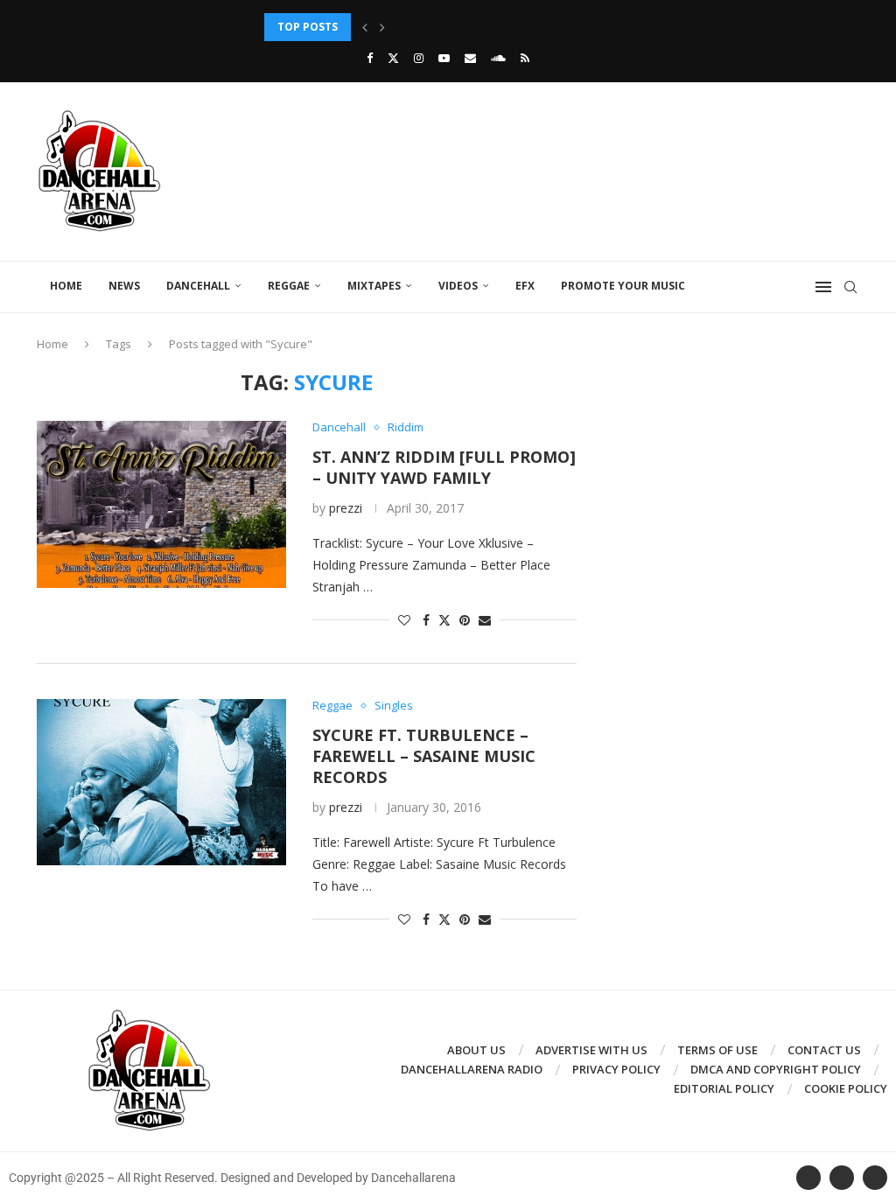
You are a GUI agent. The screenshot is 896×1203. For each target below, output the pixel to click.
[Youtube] (444, 58)
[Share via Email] (485, 620)
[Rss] (525, 58)
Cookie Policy (845, 1088)
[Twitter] (393, 58)
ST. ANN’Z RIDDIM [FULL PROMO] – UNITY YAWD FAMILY (444, 467)
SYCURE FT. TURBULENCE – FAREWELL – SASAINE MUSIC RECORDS (424, 756)
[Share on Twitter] (444, 620)
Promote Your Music (623, 285)
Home (66, 285)
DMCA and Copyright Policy (775, 1069)
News (124, 285)
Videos (458, 285)
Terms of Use (717, 1050)
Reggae (289, 285)
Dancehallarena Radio (471, 1069)
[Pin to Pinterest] (464, 620)
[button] (365, 27)
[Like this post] (404, 620)
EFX (525, 285)
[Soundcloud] (498, 58)
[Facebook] (370, 58)
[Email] (470, 58)
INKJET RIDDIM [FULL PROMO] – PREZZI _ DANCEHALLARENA (422, 26)
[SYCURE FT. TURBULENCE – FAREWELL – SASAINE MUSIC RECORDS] (161, 782)
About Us (476, 1050)
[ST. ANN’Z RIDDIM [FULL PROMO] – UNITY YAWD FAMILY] (161, 504)
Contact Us (824, 1050)
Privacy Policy (616, 1069)
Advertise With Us (592, 1050)
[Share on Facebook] (426, 620)
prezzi (345, 508)
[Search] (850, 287)
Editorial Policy (724, 1088)
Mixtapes (374, 285)
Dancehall (198, 285)
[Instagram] (419, 58)
